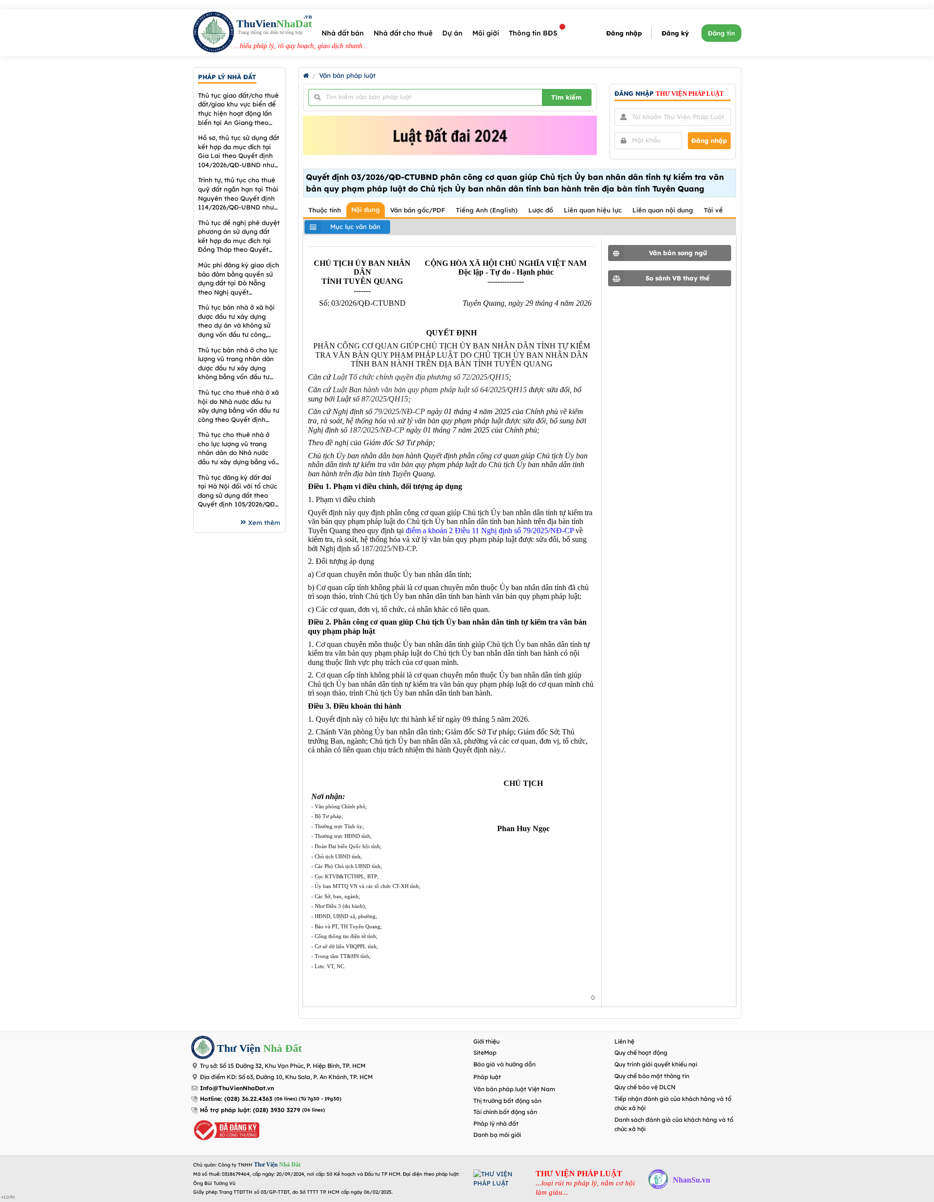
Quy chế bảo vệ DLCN (645, 1087)
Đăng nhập (624, 33)
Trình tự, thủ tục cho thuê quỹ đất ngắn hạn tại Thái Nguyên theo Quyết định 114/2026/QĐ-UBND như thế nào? (238, 193)
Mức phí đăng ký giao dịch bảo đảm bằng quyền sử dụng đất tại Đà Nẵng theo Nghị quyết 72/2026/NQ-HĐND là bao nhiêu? (238, 278)
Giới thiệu (486, 1041)
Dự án (452, 33)
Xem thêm (264, 522)
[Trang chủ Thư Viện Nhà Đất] (306, 75)
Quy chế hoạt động (640, 1052)
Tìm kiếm (566, 97)
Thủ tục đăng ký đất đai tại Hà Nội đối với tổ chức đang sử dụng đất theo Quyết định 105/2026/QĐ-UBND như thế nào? (237, 491)
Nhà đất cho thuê (403, 33)
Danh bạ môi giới (497, 1134)
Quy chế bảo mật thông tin (651, 1076)
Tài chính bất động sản (505, 1111)
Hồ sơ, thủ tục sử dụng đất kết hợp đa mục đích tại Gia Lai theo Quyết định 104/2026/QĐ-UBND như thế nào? (238, 151)
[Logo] (213, 33)
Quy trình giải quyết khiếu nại (655, 1064)
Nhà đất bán (343, 33)
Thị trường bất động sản (507, 1100)
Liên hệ (624, 1041)
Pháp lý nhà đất (496, 1123)
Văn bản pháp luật (347, 75)
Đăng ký (675, 33)
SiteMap (485, 1052)
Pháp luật (487, 1076)
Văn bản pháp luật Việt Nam (514, 1089)
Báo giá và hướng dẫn (504, 1064)
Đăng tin (721, 33)
